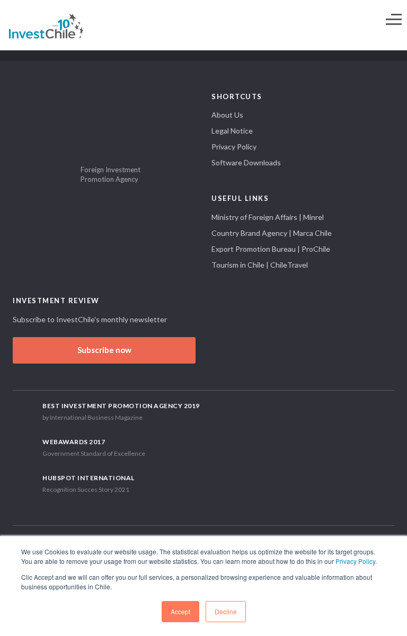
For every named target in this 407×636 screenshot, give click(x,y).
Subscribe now (104, 350)
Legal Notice (232, 130)
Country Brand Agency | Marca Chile (271, 232)
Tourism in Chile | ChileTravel (259, 264)
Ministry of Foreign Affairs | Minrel (267, 217)
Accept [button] (180, 611)
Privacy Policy (355, 561)
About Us (227, 114)
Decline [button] (226, 611)
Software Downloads (246, 162)
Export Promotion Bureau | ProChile (270, 248)
